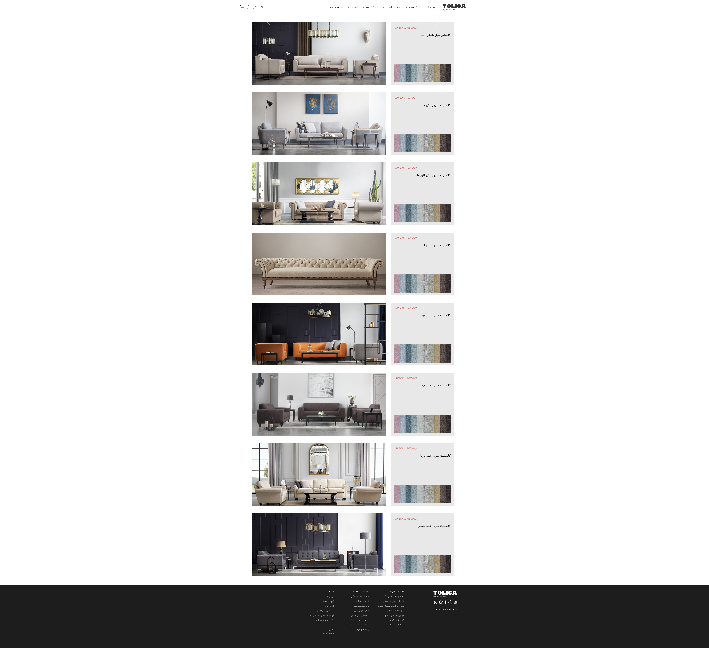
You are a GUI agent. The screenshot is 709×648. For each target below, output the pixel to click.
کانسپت (354, 7)
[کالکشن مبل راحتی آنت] (319, 54)
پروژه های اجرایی (393, 7)
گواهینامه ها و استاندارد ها (322, 615)
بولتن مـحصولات (361, 606)
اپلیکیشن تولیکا (397, 625)
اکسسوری (413, 7)
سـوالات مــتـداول (395, 611)
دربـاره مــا (329, 596)
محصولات (430, 7)
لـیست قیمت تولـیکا (359, 620)
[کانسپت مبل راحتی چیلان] (319, 545)
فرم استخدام (328, 601)
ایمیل (331, 629)
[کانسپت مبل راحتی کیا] (319, 124)
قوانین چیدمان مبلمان (394, 615)
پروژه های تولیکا (362, 629)
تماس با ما (329, 606)
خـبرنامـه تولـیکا (362, 601)
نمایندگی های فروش (360, 615)
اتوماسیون (329, 625)
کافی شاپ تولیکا (396, 620)
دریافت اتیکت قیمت (359, 625)
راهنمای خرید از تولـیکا (394, 596)
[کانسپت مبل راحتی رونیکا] (319, 334)
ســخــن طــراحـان (325, 611)
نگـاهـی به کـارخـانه (325, 620)
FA (262, 7)
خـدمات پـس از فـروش (393, 601)
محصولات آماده (335, 7)
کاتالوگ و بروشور (361, 611)
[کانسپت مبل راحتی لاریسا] (319, 194)
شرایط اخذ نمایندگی (360, 596)
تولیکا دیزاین (372, 7)
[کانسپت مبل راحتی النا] (319, 264)
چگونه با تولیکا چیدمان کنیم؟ (391, 606)
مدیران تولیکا (328, 633)
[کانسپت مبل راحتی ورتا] (319, 475)
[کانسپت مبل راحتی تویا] (319, 404)
